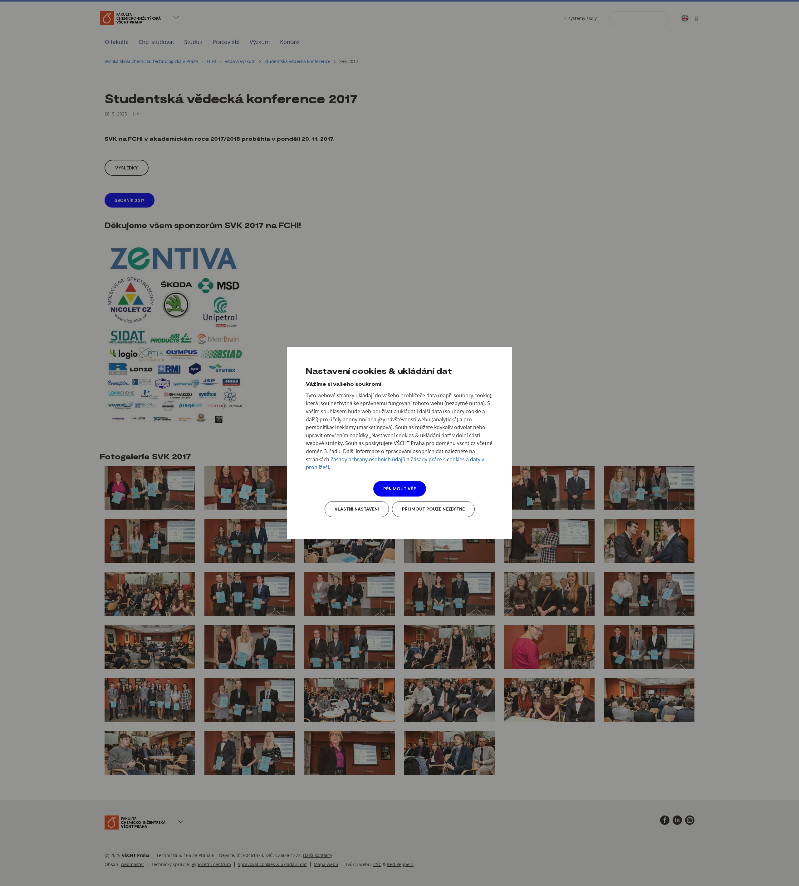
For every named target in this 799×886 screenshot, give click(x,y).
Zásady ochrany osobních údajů (368, 459)
